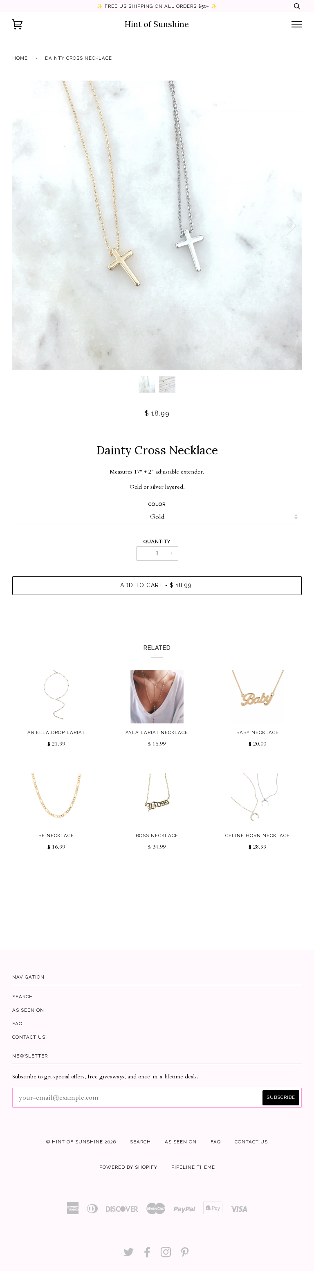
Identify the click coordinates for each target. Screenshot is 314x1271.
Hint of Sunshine (157, 24)
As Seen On (28, 1010)
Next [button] (287, 225)
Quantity (157, 541)
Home (20, 58)
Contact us (28, 1037)
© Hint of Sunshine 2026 (81, 1142)
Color (157, 504)
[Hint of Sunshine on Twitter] (128, 1255)
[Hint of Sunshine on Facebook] (147, 1255)
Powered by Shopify (128, 1167)
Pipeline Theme (193, 1167)
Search (22, 996)
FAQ (17, 1023)
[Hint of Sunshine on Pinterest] (185, 1255)
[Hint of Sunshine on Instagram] (166, 1255)
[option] (157, 225)
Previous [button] (26, 225)
